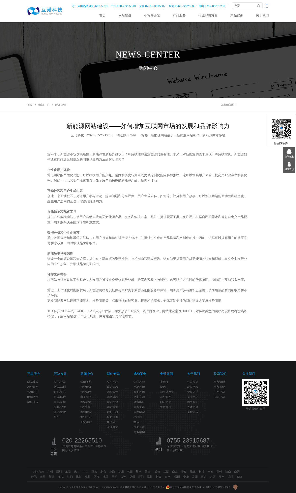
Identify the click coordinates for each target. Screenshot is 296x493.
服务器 (111, 422)
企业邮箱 (112, 427)
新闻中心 (44, 104)
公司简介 (192, 381)
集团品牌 (139, 381)
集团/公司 (60, 381)
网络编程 (112, 396)
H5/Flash (166, 401)
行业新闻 (86, 386)
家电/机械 (60, 401)
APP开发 (32, 386)
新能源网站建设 (65, 300)
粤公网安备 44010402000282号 (187, 487)
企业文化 (192, 396)
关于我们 (262, 15)
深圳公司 (219, 396)
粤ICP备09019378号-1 (218, 487)
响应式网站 (167, 391)
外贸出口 (139, 401)
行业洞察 (86, 391)
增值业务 (32, 401)
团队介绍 (192, 401)
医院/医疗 (60, 396)
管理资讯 (139, 407)
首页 (102, 15)
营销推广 (32, 391)
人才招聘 (192, 407)
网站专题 (113, 373)
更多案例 (139, 432)
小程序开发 (152, 15)
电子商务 (86, 396)
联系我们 (220, 373)
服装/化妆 (60, 407)
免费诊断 (219, 381)
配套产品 (32, 396)
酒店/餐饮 (60, 412)
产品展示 (139, 386)
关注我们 (248, 373)
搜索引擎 (112, 401)
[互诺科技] (44, 10)
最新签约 (86, 381)
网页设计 (112, 391)
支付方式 (192, 412)
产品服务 (179, 15)
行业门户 (86, 407)
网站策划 (112, 407)
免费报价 (219, 386)
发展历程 (192, 386)
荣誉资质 (192, 391)
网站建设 (124, 15)
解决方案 (60, 373)
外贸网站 (86, 422)
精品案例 (236, 15)
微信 (136, 422)
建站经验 (112, 386)
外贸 (56, 417)
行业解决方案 (208, 15)
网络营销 (86, 401)
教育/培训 (60, 386)
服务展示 (139, 391)
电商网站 (139, 412)
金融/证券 (60, 391)
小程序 (138, 417)
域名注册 (112, 417)
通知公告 (86, 417)
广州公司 (219, 391)
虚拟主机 (112, 412)
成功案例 (140, 373)
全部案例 (166, 373)
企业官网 (139, 396)
